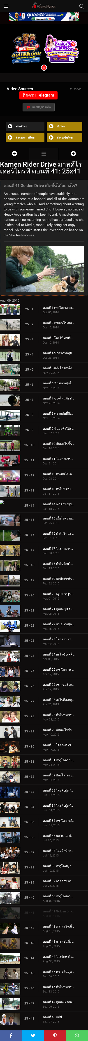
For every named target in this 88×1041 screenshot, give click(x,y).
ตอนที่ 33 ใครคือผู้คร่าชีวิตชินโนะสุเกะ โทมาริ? (58, 790)
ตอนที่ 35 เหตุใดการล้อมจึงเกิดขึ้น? (58, 820)
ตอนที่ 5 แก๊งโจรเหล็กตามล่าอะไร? (58, 368)
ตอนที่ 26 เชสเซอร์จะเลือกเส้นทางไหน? (58, 684)
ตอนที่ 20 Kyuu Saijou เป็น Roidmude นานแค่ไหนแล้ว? (58, 594)
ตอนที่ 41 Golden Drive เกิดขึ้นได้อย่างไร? (58, 911)
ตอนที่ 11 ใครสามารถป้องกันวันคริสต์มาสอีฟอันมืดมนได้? (58, 459)
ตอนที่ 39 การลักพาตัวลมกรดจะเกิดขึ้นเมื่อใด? (58, 881)
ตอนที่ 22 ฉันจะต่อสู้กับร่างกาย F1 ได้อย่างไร (58, 624)
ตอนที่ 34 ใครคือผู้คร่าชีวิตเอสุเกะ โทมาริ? (58, 805)
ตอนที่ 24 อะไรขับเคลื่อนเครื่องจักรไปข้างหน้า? (58, 654)
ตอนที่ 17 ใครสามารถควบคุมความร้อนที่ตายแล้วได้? (58, 548)
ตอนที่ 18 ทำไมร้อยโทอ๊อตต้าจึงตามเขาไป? (58, 564)
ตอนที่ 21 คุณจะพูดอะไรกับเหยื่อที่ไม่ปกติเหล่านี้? (58, 609)
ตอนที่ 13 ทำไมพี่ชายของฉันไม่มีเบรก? (58, 489)
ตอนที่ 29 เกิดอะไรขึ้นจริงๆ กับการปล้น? (58, 730)
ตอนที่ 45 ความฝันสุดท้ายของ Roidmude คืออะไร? (58, 972)
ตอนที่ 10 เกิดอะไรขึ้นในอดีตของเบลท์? (58, 443)
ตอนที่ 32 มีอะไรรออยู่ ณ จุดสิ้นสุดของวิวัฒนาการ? (58, 775)
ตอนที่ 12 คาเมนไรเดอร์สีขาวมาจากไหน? (58, 474)
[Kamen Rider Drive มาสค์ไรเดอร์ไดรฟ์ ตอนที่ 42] (73, 154)
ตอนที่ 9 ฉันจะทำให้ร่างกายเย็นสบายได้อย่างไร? (58, 428)
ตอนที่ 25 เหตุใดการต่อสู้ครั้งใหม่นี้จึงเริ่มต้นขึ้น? (58, 669)
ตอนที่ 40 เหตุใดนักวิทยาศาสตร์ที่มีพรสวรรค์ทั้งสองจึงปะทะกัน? (58, 896)
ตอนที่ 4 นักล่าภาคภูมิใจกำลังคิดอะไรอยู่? (58, 353)
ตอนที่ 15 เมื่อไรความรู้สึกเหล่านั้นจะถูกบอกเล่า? (58, 518)
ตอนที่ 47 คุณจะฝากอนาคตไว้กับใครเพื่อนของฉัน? (58, 1002)
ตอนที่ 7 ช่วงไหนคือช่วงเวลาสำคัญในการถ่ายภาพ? (58, 398)
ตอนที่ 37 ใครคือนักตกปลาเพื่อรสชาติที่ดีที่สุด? (58, 851)
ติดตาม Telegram (38, 95)
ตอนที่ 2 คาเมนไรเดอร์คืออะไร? (58, 323)
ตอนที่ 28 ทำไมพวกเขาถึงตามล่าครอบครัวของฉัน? (58, 715)
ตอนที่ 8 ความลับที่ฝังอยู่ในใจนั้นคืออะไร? (58, 413)
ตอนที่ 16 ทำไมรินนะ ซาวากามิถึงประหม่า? (58, 533)
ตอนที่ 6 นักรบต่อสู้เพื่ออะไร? (58, 383)
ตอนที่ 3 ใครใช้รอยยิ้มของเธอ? (58, 338)
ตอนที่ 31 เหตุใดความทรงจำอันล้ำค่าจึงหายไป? (58, 760)
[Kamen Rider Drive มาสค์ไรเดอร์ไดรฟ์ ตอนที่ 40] (14, 154)
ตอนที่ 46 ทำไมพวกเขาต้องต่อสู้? (58, 987)
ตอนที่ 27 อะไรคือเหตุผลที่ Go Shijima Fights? (58, 700)
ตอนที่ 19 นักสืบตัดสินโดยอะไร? (58, 579)
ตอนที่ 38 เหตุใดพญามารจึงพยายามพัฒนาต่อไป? (58, 866)
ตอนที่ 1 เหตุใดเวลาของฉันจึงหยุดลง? (58, 307)
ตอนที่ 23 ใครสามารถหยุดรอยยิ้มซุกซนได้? (58, 639)
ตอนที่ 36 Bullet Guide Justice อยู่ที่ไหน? (58, 836)
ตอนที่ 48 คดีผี (52, 1017)
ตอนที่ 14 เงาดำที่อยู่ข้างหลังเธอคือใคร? (58, 504)
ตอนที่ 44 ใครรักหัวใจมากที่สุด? (58, 956)
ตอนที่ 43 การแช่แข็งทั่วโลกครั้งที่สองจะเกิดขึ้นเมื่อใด (58, 941)
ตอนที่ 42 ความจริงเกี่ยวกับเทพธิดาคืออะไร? (58, 926)
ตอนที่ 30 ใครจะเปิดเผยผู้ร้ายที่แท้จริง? (58, 745)
